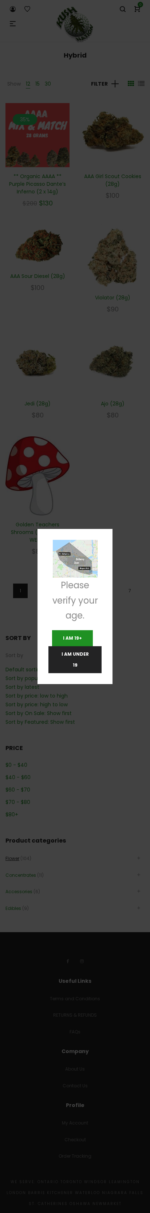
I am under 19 (75, 659)
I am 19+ (72, 638)
